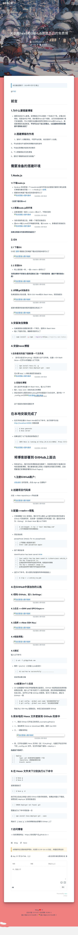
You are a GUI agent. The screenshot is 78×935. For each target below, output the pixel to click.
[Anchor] (19, 100)
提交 (63, 887)
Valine (65, 893)
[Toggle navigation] (73, 3)
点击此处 (17, 482)
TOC (14, 91)
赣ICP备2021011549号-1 (29, 915)
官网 (44, 190)
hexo (25, 843)
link (41, 554)
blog (16, 843)
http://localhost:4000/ (23, 423)
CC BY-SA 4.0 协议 (44, 849)
